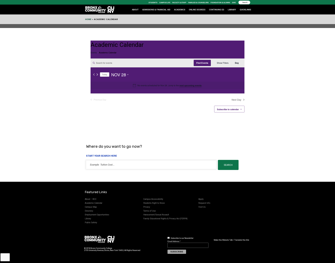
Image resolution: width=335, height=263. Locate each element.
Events (94, 52)
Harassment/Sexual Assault (156, 214)
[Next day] (97, 74)
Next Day (236, 99)
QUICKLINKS (245, 10)
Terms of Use (149, 211)
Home (88, 19)
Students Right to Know (154, 203)
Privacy (146, 207)
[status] (151, 164)
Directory (89, 211)
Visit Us (202, 207)
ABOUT (135, 10)
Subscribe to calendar (228, 109)
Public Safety (91, 222)
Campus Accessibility (153, 199)
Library (88, 218)
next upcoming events (190, 85)
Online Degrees (197, 10)
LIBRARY (232, 10)
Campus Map (91, 207)
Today (104, 74)
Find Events (202, 62)
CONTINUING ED (216, 10)
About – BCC (90, 199)
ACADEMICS (179, 10)
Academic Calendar (93, 203)
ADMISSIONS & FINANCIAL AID (156, 10)
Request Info (204, 203)
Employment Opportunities (97, 214)
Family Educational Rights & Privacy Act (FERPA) (165, 218)
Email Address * (174, 241)
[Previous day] (94, 74)
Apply (201, 199)
